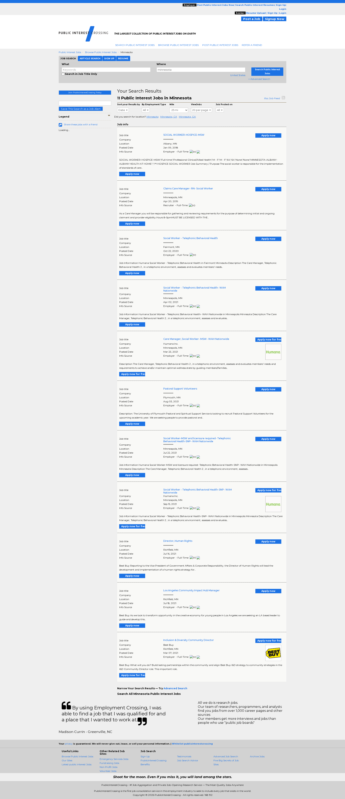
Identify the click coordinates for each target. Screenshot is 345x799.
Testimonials (184, 756)
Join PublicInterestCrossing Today (84, 92)
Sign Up (145, 756)
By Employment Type (154, 104)
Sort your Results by (128, 104)
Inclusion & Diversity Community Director (188, 640)
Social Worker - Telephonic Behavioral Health (190, 238)
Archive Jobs (257, 756)
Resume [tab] (123, 58)
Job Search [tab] (68, 58)
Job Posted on (224, 104)
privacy (68, 743)
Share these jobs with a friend (80, 124)
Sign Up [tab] (109, 58)
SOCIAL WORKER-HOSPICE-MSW (183, 134)
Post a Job (251, 19)
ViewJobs (196, 104)
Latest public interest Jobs (76, 764)
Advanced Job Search (225, 756)
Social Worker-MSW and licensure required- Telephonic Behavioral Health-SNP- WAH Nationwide (197, 440)
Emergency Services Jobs (114, 758)
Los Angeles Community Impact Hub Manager (191, 590)
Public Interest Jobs (70, 52)
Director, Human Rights (177, 540)
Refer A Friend (252, 45)
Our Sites (67, 760)
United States (237, 75)
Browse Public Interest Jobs (178, 45)
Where (161, 64)
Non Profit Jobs (108, 766)
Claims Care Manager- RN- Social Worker (188, 188)
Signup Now (274, 19)
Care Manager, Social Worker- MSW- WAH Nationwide (196, 338)
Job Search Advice (187, 760)
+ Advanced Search (259, 78)
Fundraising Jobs (109, 762)
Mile (172, 104)
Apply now (268, 135)
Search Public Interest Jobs (135, 45)
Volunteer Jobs (108, 770)
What (65, 64)
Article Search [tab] (90, 58)
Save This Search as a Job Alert (81, 108)
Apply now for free (269, 339)
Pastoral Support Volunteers (180, 388)
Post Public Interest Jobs (220, 45)
